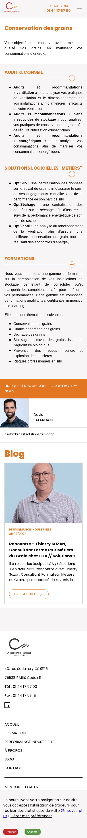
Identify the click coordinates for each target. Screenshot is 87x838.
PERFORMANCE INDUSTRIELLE (29, 741)
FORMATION (15, 733)
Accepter (32, 832)
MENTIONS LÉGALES (21, 787)
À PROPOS (13, 750)
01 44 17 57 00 (58, 10)
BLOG (9, 759)
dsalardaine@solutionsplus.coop (29, 434)
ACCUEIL (11, 724)
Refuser (11, 832)
